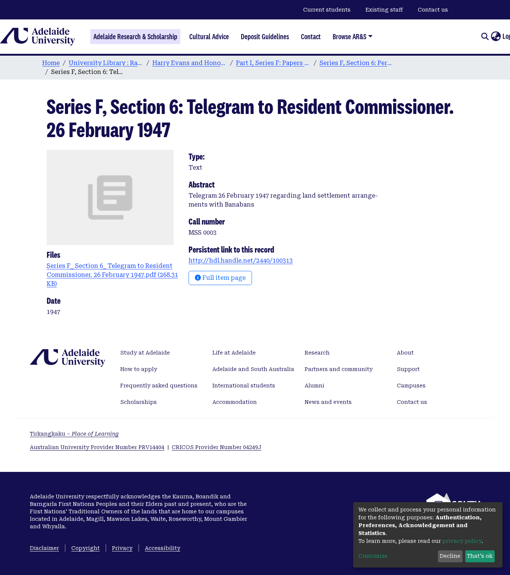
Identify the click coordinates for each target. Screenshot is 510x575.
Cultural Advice (209, 36)
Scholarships (138, 402)
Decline (450, 556)
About (405, 353)
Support (408, 369)
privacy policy (462, 541)
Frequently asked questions (159, 386)
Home (51, 63)
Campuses (411, 386)
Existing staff (384, 10)
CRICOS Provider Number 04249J (216, 447)
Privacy (122, 548)
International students (243, 386)
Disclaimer (44, 548)
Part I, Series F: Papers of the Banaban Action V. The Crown (273, 63)
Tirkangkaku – (74, 434)
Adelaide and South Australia (253, 369)
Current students (327, 10)
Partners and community (339, 369)
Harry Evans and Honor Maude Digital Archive (189, 63)
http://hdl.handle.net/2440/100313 (241, 260)
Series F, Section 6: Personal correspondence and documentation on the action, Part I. (357, 63)
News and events (328, 402)
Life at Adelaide (234, 353)
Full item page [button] (223, 277)
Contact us (433, 10)
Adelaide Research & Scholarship (135, 36)
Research (317, 353)
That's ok (479, 556)
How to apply (138, 369)
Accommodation (234, 402)
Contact (311, 36)
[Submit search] (484, 36)
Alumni (314, 386)
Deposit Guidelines (265, 36)
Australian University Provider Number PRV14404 (97, 447)
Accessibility (162, 548)
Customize (373, 556)
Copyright (85, 548)
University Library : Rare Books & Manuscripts (106, 63)
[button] (495, 36)
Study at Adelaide (145, 353)
